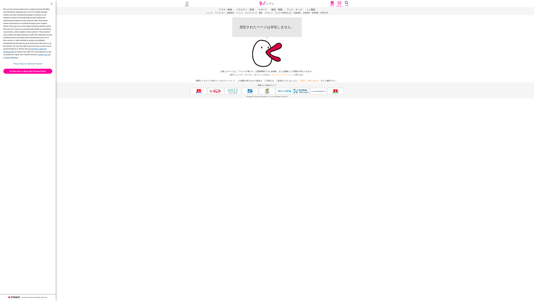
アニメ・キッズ (294, 9)
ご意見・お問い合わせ (309, 81)
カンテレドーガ (251, 13)
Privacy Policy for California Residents (27, 64)
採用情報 (315, 13)
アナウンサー (220, 13)
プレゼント (268, 13)
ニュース (209, 13)
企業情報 (306, 13)
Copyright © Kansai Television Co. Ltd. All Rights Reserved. (267, 96)
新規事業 (297, 13)
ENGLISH (324, 13)
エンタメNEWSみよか (283, 13)
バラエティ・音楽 (245, 9)
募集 (260, 13)
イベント (239, 13)
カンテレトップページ (281, 75)
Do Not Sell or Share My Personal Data (28, 71)
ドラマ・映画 (225, 9)
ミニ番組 (310, 9)
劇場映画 (230, 13)
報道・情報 (276, 9)
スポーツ (262, 9)
